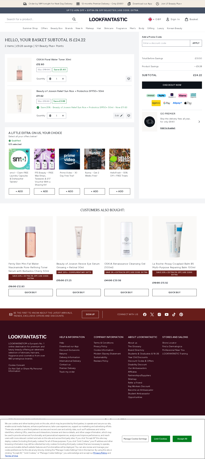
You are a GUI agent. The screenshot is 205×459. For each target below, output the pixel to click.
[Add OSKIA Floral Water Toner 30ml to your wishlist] (129, 79)
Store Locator (169, 343)
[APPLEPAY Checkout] (188, 103)
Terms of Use (11, 456)
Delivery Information (69, 357)
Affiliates (132, 372)
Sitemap (132, 379)
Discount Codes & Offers (141, 361)
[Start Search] (74, 19)
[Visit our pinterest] (181, 314)
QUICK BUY (31, 292)
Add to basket (167, 128)
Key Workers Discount (139, 386)
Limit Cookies (160, 439)
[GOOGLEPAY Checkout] (166, 103)
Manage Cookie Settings (135, 439)
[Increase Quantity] (63, 79)
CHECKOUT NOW (172, 85)
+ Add (19, 191)
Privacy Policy (100, 346)
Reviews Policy (101, 361)
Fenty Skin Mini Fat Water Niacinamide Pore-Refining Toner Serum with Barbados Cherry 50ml (28, 267)
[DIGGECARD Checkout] (193, 95)
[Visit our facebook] (144, 314)
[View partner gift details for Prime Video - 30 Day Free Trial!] (77, 151)
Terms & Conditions (104, 343)
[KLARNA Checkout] (182, 95)
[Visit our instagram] (159, 314)
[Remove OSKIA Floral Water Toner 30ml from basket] (50, 79)
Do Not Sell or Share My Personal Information (25, 370)
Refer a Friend (135, 382)
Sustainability (100, 357)
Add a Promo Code (152, 37)
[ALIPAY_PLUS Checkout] (177, 103)
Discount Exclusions (69, 350)
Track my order (67, 372)
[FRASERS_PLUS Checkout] (172, 95)
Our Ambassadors (137, 368)
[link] (173, 19)
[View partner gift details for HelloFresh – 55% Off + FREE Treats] (127, 151)
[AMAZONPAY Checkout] (156, 103)
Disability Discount (137, 364)
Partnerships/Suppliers (139, 375)
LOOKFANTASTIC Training (175, 353)
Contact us (65, 364)
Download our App (69, 346)
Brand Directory (136, 350)
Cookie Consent (16, 365)
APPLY (196, 43)
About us (132, 343)
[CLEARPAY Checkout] (150, 95)
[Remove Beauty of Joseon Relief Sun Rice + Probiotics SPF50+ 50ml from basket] (50, 116)
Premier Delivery (67, 368)
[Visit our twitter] (152, 314)
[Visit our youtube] (166, 314)
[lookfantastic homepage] (108, 19)
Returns (63, 353)
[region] (102, 439)
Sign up (90, 314)
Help (61, 343)
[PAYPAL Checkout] (161, 95)
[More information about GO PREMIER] (199, 122)
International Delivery (70, 361)
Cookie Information (104, 350)
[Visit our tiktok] (174, 314)
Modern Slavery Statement (107, 353)
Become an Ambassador (140, 390)
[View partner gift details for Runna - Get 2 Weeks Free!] (102, 151)
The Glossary (134, 346)
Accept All (182, 439)
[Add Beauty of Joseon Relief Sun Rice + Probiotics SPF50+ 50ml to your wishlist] (129, 116)
